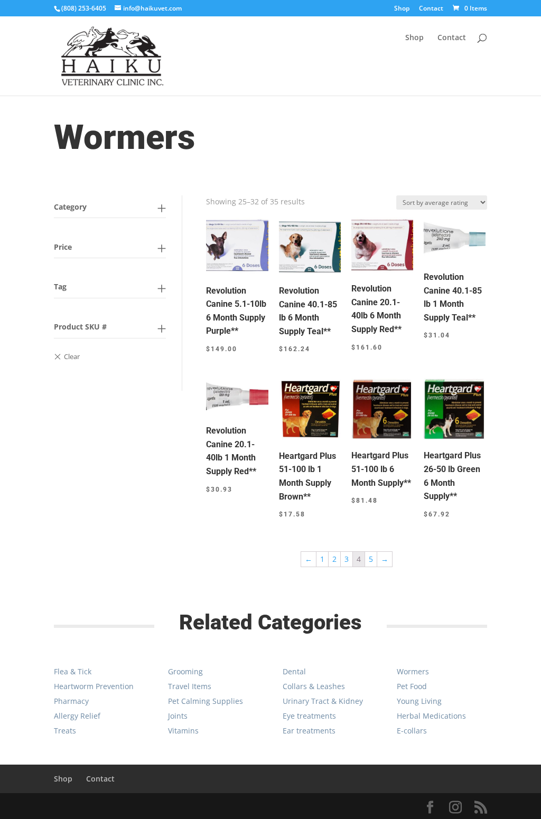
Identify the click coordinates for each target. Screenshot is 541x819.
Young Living (419, 701)
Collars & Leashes (314, 686)
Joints (178, 716)
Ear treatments (309, 731)
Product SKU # (80, 327)
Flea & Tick (72, 671)
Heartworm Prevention (94, 686)
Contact (431, 9)
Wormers (413, 671)
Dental (294, 671)
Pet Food (412, 686)
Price (63, 247)
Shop (401, 9)
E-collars (412, 731)
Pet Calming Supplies (205, 701)
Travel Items (189, 686)
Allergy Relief (77, 716)
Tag (60, 286)
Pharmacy (71, 701)
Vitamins (183, 731)
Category (70, 207)
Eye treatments (309, 716)
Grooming (185, 671)
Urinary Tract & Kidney (323, 701)
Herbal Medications (431, 716)
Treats (65, 731)
